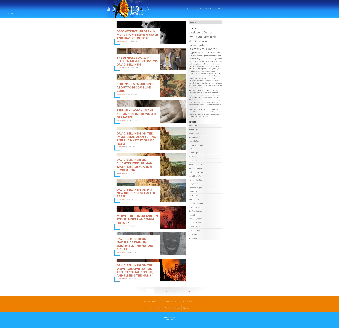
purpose (207, 95)
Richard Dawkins (203, 61)
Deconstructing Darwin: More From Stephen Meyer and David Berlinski (137, 34)
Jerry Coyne (198, 116)
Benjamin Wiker (195, 238)
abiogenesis (211, 55)
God (219, 69)
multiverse (192, 73)
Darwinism (209, 37)
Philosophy (196, 83)
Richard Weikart (195, 226)
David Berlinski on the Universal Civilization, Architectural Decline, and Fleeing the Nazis (135, 270)
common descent (202, 73)
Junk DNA (206, 78)
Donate (217, 9)
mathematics (212, 83)
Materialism (196, 41)
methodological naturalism (203, 76)
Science (195, 90)
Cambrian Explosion (195, 81)
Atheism (205, 52)
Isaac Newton (205, 116)
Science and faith (202, 66)
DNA (219, 55)
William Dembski (214, 73)
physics (191, 76)
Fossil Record (214, 78)
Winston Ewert (194, 157)
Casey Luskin (200, 58)
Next (189, 291)
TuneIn (168, 301)
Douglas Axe (193, 125)
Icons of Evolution (206, 100)
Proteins (200, 78)
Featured (212, 107)
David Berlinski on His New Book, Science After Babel (136, 193)
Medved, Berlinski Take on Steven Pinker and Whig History (137, 219)
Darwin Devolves (199, 95)
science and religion (194, 104)
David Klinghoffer (195, 176)
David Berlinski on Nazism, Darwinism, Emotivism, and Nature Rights (135, 244)
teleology (197, 71)
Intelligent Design (201, 32)
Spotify (160, 301)
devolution (212, 97)
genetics (204, 71)
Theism (192, 58)
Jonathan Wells (214, 102)
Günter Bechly (194, 129)
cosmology (211, 71)
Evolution (195, 37)
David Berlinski (121, 41)
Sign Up (147, 301)
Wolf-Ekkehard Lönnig (197, 180)
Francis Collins (193, 97)
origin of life (195, 52)
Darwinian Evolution (212, 64)
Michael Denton (194, 149)
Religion (191, 107)
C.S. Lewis (205, 92)
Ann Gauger (193, 160)
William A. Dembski (196, 145)
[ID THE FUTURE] (142, 9)
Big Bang (214, 61)
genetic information (202, 112)
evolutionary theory (211, 69)
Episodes (198, 9)
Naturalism (204, 83)
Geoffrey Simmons (196, 211)
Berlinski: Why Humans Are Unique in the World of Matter (136, 113)
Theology (208, 114)
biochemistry (217, 104)
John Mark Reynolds (196, 203)
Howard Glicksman (196, 164)
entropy (213, 112)
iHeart (182, 301)
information (211, 88)
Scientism (192, 66)
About (188, 9)
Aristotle (198, 100)
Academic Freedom (201, 85)
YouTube (190, 301)
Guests (208, 9)
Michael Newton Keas (197, 172)
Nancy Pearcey (194, 199)
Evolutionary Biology (196, 69)
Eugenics (199, 97)
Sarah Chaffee (194, 141)
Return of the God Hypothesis (201, 109)
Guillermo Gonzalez (216, 114)
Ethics (209, 112)
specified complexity (194, 102)
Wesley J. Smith (194, 215)
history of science (215, 95)
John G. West (193, 234)
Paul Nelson (193, 195)
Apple (154, 301)
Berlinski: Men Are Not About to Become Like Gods (135, 87)
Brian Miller (211, 92)
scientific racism (214, 90)
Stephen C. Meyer (214, 109)
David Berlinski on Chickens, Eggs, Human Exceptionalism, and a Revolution (134, 165)
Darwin (191, 71)
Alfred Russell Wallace (199, 114)
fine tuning (211, 58)
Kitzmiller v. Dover (205, 102)
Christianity (211, 85)
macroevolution (205, 107)
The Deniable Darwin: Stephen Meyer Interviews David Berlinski (137, 61)
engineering (199, 64)
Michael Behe (214, 66)
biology (202, 55)
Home (151, 308)
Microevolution (192, 112)
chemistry (211, 104)
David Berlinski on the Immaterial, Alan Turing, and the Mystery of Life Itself (137, 138)
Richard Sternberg (196, 219)
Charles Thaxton (195, 223)
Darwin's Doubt (204, 104)
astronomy (206, 97)
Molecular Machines (201, 88)
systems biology (215, 100)
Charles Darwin (209, 49)
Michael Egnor (197, 107)
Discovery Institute (169, 318)
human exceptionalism (195, 92)
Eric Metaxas (192, 116)
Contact (177, 308)
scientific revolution (203, 90)
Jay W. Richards (194, 207)
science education (207, 81)
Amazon (175, 301)
